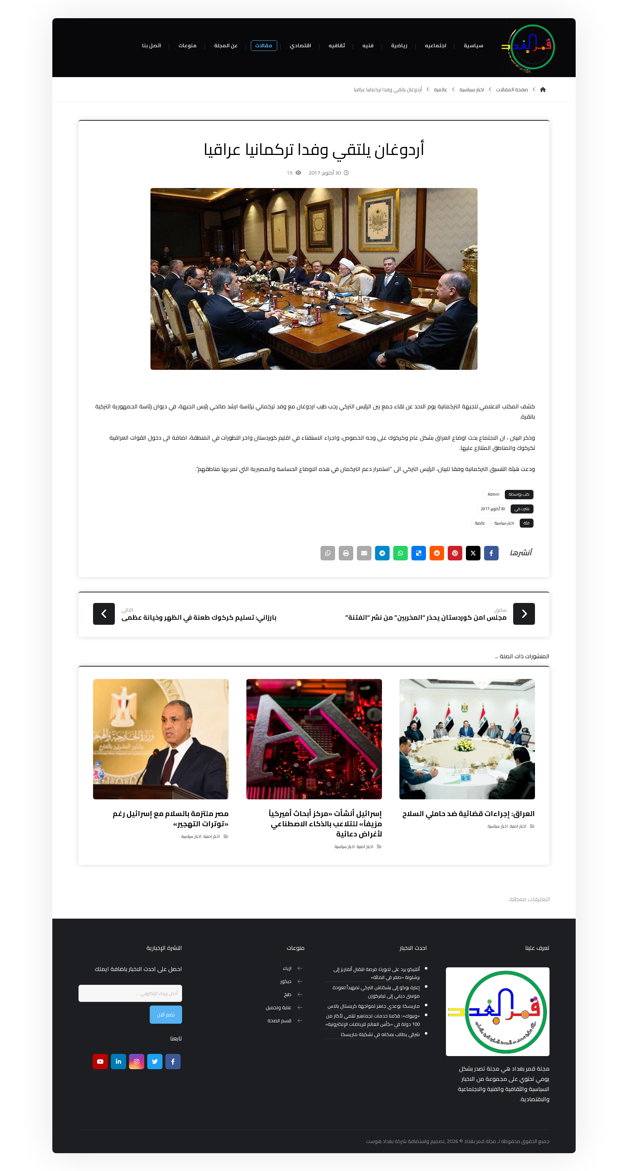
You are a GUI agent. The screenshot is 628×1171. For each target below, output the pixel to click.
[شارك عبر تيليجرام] (382, 553)
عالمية (480, 523)
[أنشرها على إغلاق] (473, 553)
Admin (493, 494)
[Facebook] (173, 1061)
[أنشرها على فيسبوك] (491, 553)
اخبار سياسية (504, 523)
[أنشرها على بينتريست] (455, 553)
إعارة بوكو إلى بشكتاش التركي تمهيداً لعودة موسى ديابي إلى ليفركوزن (376, 991)
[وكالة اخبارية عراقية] (530, 47)
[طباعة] (346, 553)
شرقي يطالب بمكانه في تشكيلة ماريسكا (380, 1034)
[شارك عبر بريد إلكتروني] (364, 553)
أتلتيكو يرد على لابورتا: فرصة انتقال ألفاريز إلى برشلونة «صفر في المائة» (376, 973)
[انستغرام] (136, 1061)
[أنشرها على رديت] (437, 553)
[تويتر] (154, 1061)
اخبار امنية (518, 826)
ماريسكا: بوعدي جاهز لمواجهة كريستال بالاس (373, 1006)
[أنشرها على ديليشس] (418, 553)
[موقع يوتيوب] (100, 1061)
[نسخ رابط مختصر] (328, 553)
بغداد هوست (380, 1141)
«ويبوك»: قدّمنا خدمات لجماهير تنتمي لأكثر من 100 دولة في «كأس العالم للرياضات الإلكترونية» (372, 1020)
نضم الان (166, 1014)
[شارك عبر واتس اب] (400, 553)
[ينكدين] (118, 1061)
